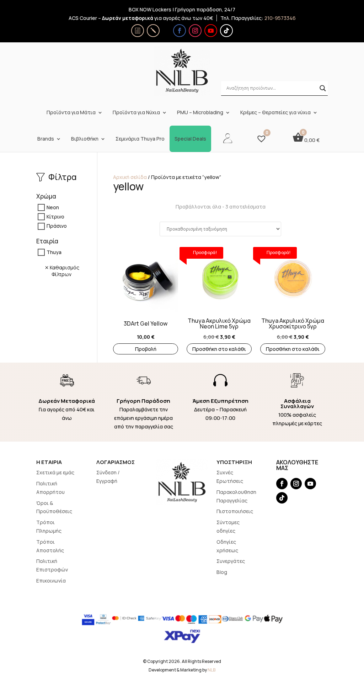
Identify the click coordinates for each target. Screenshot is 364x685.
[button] (116, 284)
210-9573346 (280, 18)
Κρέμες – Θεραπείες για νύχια (275, 112)
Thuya (54, 252)
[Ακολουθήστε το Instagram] (195, 30)
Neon (53, 207)
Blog (221, 572)
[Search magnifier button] (323, 88)
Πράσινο (57, 226)
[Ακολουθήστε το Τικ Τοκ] (226, 30)
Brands (45, 138)
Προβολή (145, 349)
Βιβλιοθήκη (84, 138)
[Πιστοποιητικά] (137, 30)
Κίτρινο (55, 216)
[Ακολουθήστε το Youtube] (210, 30)
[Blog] (153, 30)
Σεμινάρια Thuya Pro (140, 138)
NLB (211, 670)
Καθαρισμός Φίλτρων (64, 271)
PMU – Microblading (200, 112)
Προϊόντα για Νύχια (136, 112)
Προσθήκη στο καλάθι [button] (219, 349)
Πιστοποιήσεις (234, 511)
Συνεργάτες (230, 561)
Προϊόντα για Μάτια (71, 112)
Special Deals (190, 138)
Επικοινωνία (51, 580)
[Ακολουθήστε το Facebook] (179, 30)
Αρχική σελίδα (130, 177)
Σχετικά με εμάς (55, 472)
